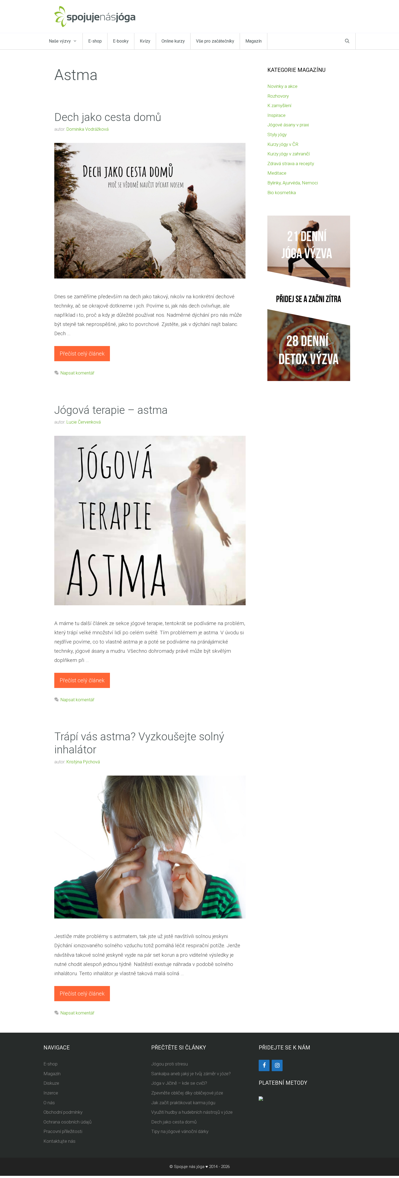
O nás (49, 1102)
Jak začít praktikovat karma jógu (183, 1102)
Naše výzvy (60, 41)
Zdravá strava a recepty (290, 163)
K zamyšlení (279, 105)
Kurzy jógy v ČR (282, 144)
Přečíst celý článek (82, 353)
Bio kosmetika (281, 192)
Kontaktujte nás (59, 1141)
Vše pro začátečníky (215, 41)
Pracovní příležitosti (62, 1131)
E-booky (121, 41)
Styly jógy (277, 134)
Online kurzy (173, 41)
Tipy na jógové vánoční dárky (179, 1131)
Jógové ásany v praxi (288, 124)
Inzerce (50, 1093)
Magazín (253, 41)
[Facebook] (264, 1065)
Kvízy (145, 41)
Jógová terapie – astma (111, 410)
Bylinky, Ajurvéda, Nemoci (292, 182)
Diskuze (51, 1083)
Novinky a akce (282, 86)
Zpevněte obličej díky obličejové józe (187, 1093)
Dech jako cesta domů (107, 117)
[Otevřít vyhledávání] (347, 41)
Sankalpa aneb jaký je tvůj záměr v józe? (191, 1073)
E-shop (95, 41)
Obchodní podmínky (63, 1112)
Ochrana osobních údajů (67, 1122)
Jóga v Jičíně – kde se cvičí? (179, 1083)
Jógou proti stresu (169, 1064)
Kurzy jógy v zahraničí (288, 153)
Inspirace (276, 115)
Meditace (276, 173)
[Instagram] (277, 1065)
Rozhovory (278, 96)
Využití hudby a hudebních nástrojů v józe (192, 1112)
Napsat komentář (77, 373)
